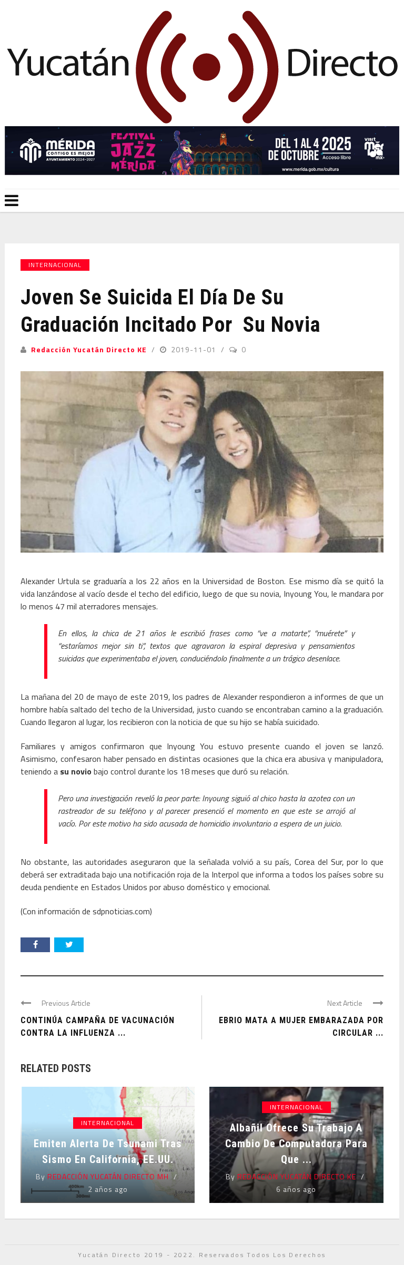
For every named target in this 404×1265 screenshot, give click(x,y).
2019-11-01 (194, 349)
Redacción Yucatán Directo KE (89, 349)
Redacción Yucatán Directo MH (108, 1176)
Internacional (55, 265)
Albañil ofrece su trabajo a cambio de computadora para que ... (296, 1143)
